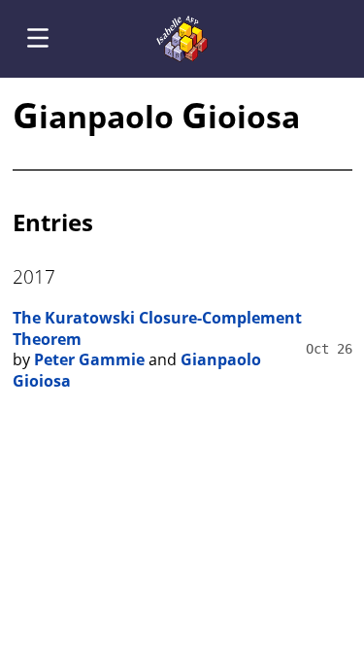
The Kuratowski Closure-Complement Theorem (157, 328)
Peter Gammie (89, 359)
